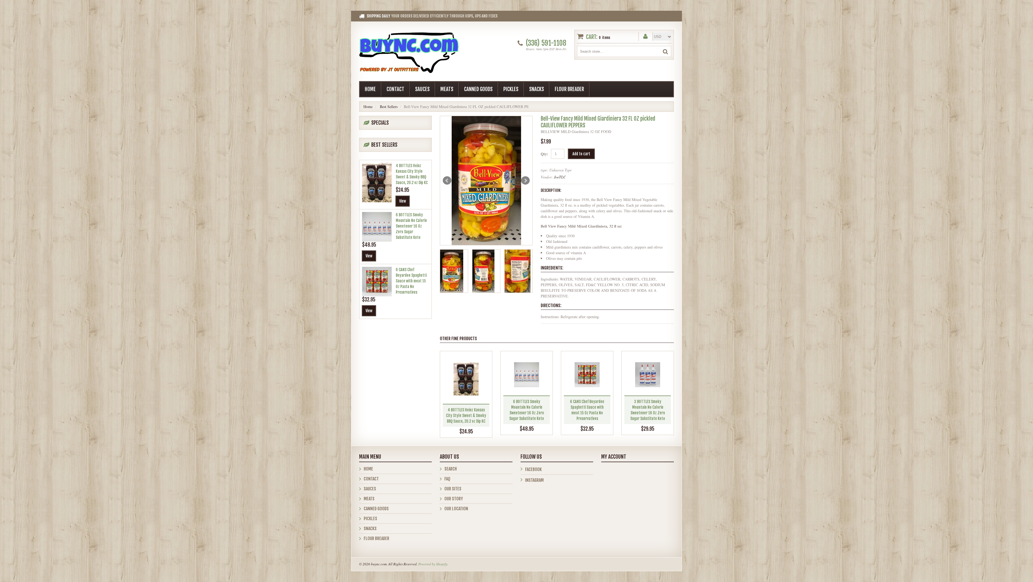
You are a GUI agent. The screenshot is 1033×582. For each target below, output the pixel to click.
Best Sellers (389, 106)
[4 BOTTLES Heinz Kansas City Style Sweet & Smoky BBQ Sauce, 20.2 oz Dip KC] (466, 379)
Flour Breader (569, 89)
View (402, 201)
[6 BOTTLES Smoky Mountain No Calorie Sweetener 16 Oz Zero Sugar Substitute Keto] (526, 375)
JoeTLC (560, 176)
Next (525, 180)
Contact (395, 89)
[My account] (645, 35)
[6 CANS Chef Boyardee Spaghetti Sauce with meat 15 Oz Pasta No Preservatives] (587, 375)
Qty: (544, 154)
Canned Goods (478, 89)
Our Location (456, 508)
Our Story (453, 498)
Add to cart (581, 154)
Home (370, 89)
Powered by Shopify (432, 564)
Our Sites (452, 488)
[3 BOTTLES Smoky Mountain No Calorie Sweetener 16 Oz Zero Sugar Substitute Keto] (647, 375)
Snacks (536, 89)
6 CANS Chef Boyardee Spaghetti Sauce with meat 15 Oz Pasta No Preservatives (411, 280)
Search (450, 469)
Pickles (510, 89)
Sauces (422, 89)
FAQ (447, 479)
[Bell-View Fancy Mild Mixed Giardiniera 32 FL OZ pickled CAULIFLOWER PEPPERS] (486, 180)
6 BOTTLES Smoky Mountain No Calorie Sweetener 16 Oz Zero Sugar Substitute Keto (411, 226)
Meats (446, 89)
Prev (447, 180)
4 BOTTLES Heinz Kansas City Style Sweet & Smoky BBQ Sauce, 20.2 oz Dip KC (466, 415)
